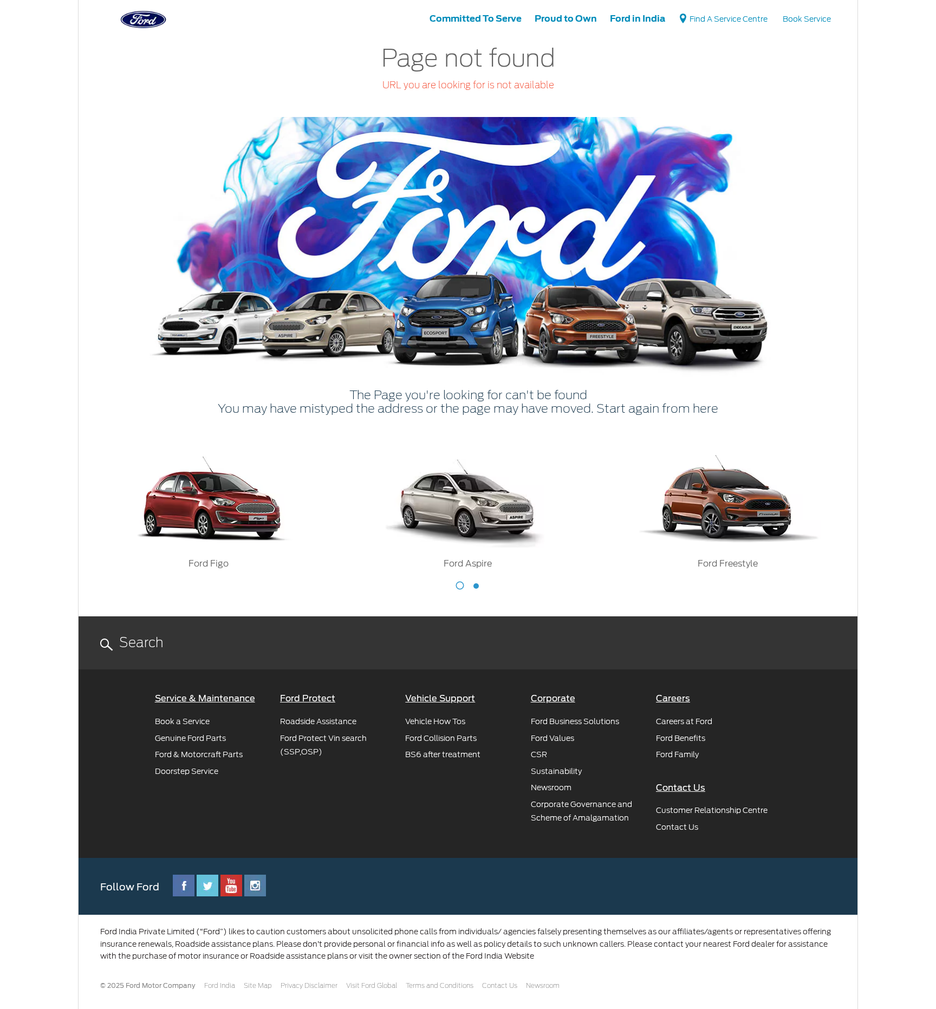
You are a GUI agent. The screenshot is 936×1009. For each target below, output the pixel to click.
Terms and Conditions (439, 985)
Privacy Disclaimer (309, 985)
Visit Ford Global (371, 985)
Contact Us (499, 985)
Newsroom (543, 985)
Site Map (258, 985)
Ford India (219, 985)
